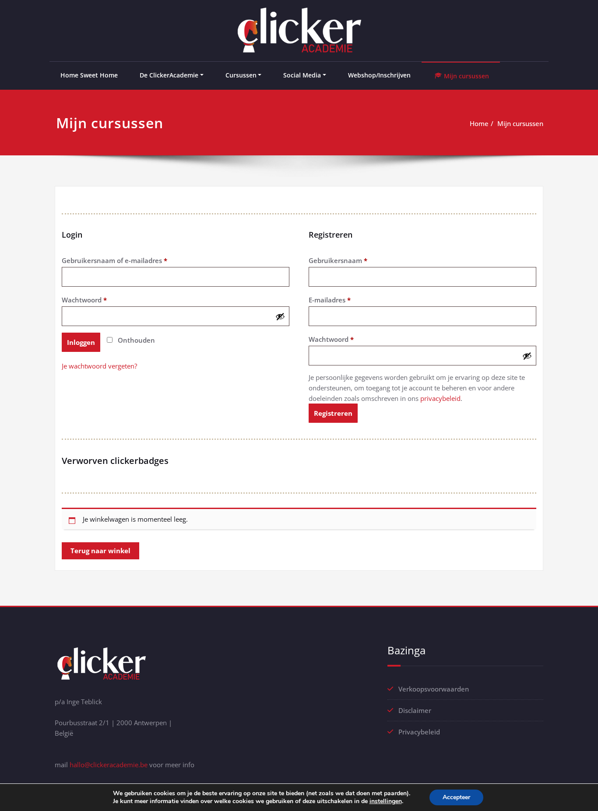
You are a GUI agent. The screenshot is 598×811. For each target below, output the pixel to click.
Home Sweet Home (89, 75)
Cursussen (241, 75)
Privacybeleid (419, 731)
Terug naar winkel (100, 550)
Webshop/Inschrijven (379, 75)
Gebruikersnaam (349, 260)
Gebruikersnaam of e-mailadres (125, 260)
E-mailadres (340, 299)
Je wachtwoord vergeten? (99, 366)
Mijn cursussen (520, 123)
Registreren (333, 413)
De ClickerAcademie (169, 75)
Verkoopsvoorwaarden (433, 689)
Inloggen (81, 342)
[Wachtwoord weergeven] (280, 316)
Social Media (302, 75)
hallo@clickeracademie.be (109, 764)
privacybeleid (440, 398)
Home (479, 123)
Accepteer (456, 797)
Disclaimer (414, 710)
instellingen (385, 801)
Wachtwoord (95, 299)
